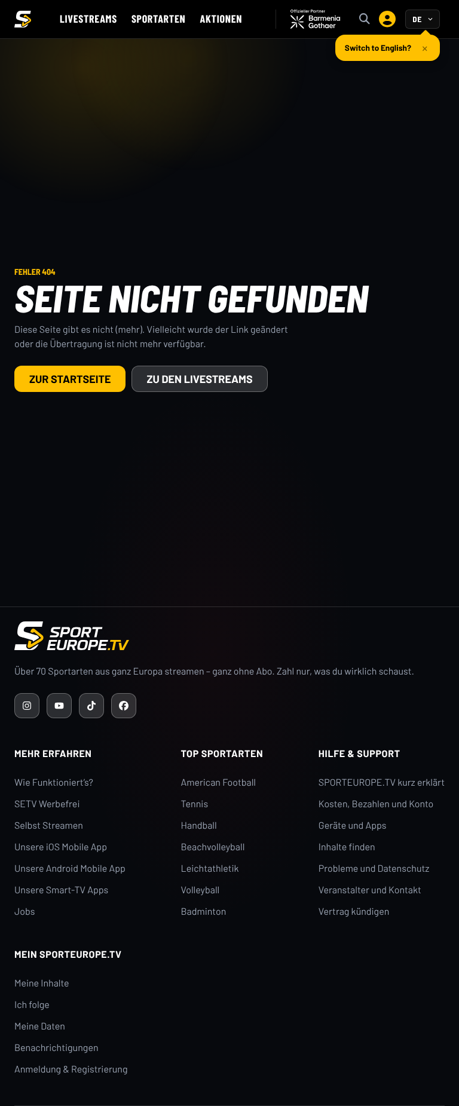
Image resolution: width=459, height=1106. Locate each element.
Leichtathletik (210, 868)
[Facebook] (123, 705)
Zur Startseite (70, 378)
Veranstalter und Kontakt (370, 890)
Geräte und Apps (353, 825)
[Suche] (364, 19)
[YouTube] (59, 705)
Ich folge (32, 1004)
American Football (218, 782)
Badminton (204, 911)
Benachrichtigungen (56, 1047)
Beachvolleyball (213, 847)
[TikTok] (91, 705)
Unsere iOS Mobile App (60, 847)
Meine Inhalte (41, 983)
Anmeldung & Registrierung (71, 1069)
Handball (199, 825)
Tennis (195, 804)
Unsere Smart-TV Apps (61, 890)
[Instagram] (26, 705)
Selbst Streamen (48, 825)
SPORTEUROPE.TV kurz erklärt (382, 782)
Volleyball (200, 890)
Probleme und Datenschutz (374, 868)
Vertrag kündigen (354, 911)
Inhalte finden (347, 847)
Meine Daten (39, 1026)
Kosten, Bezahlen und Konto (376, 804)
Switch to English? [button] (378, 47)
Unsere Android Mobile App (70, 868)
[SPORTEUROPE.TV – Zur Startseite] (22, 19)
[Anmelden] (387, 19)
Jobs (24, 911)
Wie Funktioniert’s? (53, 782)
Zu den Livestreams (199, 378)
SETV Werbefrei (46, 804)
